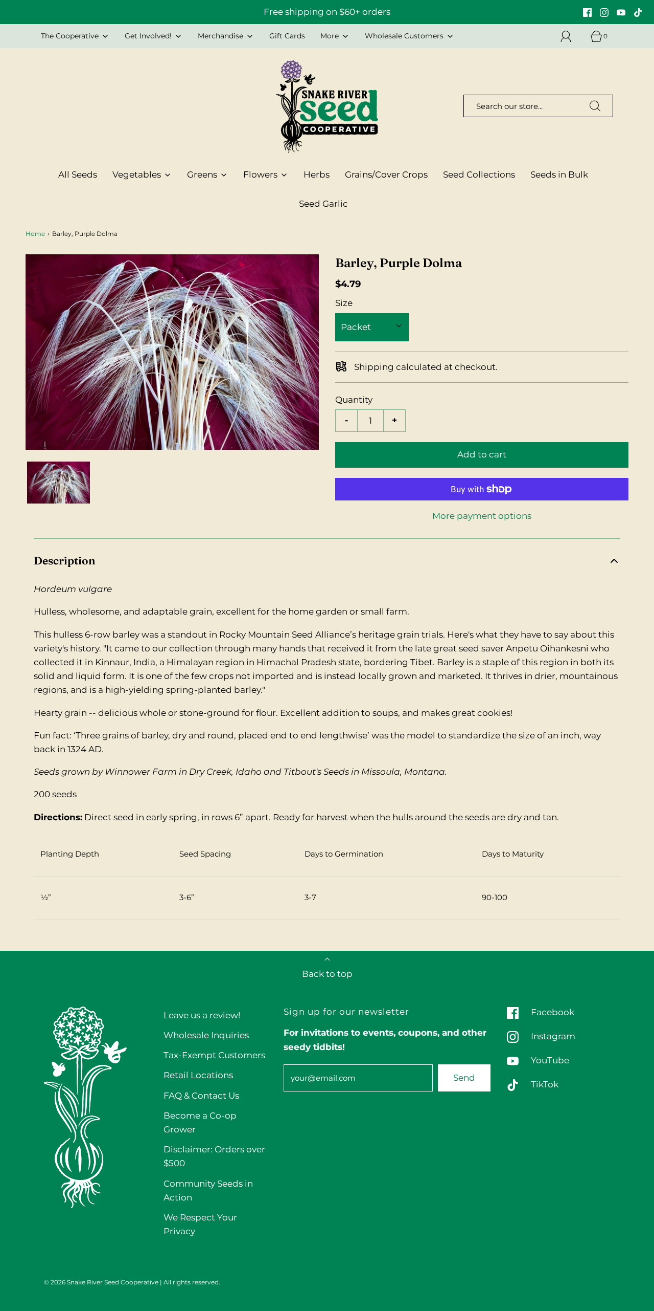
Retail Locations (198, 1075)
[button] (58, 482)
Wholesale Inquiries (206, 1035)
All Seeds (77, 174)
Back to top (327, 974)
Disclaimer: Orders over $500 (214, 1156)
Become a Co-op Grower (200, 1122)
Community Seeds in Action (208, 1190)
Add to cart (481, 454)
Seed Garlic (323, 204)
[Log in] (571, 36)
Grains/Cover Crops (386, 174)
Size (344, 303)
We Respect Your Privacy (200, 1224)
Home (35, 233)
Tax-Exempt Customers (214, 1055)
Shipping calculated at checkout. (425, 367)
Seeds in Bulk (559, 174)
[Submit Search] (595, 106)
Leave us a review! (202, 1015)
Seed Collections (479, 174)
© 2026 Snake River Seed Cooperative (101, 1282)
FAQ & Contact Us (201, 1095)
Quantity (353, 400)
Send (464, 1078)
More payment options (481, 516)
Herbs (316, 174)
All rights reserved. (192, 1282)
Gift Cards (287, 35)
